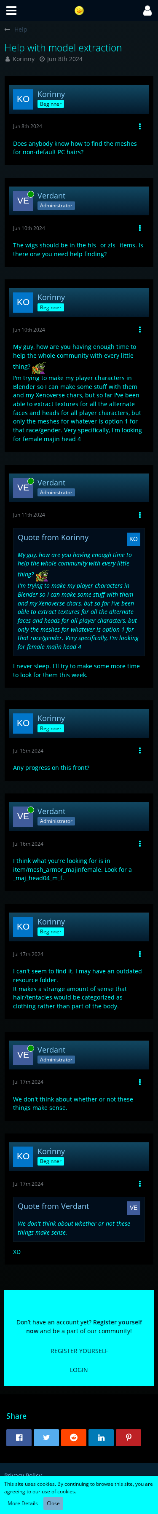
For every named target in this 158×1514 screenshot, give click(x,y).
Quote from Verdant (53, 1206)
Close (53, 1503)
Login (79, 1370)
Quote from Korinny (53, 537)
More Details (23, 1503)
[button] (11, 10)
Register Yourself (79, 1351)
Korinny (24, 59)
